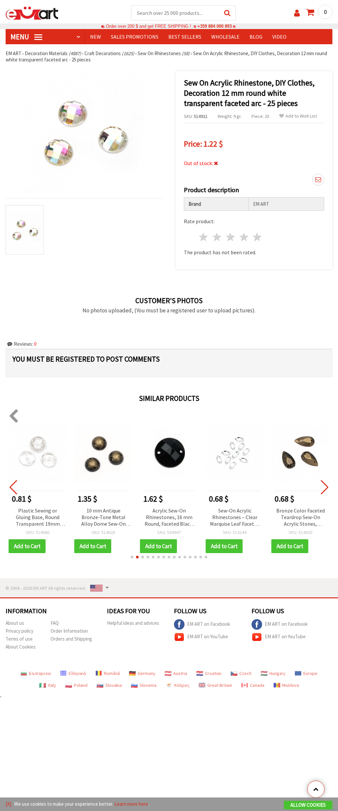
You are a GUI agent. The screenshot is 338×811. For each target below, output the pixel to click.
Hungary (277, 673)
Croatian (213, 673)
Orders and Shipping (71, 639)
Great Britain (219, 685)
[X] (8, 804)
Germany (146, 673)
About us (15, 623)
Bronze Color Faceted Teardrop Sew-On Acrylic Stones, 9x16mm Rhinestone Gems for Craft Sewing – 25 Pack (300, 517)
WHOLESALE (225, 36)
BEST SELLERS (184, 36)
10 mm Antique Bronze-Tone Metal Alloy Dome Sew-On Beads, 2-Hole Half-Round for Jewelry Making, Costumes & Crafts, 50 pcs (103, 517)
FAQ (55, 623)
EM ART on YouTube (207, 636)
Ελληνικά (77, 673)
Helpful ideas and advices (133, 623)
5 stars (257, 237)
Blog (256, 36)
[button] (132, 557)
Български (40, 673)
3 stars (230, 237)
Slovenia (148, 685)
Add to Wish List (301, 116)
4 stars (244, 237)
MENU (20, 36)
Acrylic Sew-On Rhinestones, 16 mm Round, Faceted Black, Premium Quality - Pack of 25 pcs (169, 517)
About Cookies (21, 647)
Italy (52, 685)
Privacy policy (19, 631)
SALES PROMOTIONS (134, 36)
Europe (310, 673)
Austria (180, 673)
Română (112, 673)
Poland (80, 685)
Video (279, 36)
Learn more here (131, 804)
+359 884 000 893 (214, 26)
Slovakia (113, 685)
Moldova (290, 685)
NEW (95, 36)
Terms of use (19, 639)
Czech (245, 673)
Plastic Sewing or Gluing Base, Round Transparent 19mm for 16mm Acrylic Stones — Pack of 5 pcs (37, 517)
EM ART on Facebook (208, 624)
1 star (204, 237)
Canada (257, 685)
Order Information (69, 631)
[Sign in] (297, 13)
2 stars (217, 237)
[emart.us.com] (32, 12)
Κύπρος (181, 685)
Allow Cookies (308, 805)
